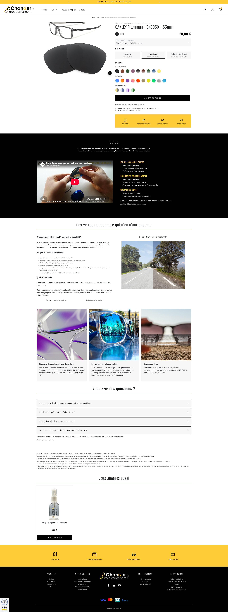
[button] (205, 9)
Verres (98, 17)
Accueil (93, 17)
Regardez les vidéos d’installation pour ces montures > (133, 204)
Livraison (51, 579)
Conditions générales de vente (82, 582)
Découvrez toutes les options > (56, 300)
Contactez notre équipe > (94, 300)
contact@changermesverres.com (176, 590)
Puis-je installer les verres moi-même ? (57, 421)
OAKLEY (102, 17)
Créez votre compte (145, 584)
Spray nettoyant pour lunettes (54, 522)
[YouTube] (118, 585)
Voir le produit (54, 537)
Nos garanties (51, 582)
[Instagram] (114, 585)
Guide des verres (51, 584)
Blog (51, 587)
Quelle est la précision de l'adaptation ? (57, 412)
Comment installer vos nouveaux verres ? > (130, 105)
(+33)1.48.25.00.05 (176, 587)
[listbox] (153, 42)
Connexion (145, 582)
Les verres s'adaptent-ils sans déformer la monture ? (63, 430)
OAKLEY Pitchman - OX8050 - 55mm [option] (129, 43)
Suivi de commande (145, 579)
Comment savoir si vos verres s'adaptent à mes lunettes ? (65, 403)
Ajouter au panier (153, 98)
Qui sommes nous (83, 584)
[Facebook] (109, 585)
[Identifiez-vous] (212, 9)
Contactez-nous (82, 589)
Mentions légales (83, 579)
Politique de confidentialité (82, 587)
